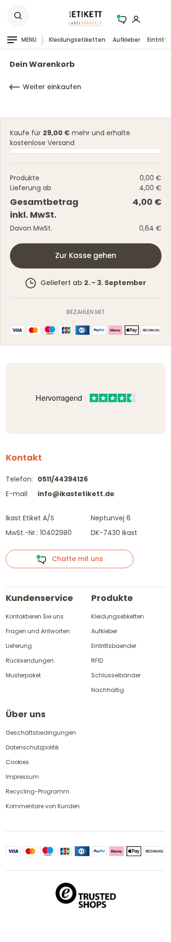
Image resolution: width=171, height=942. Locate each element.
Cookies (17, 762)
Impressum (22, 777)
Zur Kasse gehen (85, 255)
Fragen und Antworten (38, 631)
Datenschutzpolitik (32, 747)
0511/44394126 (63, 479)
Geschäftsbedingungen (41, 733)
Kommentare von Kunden (43, 806)
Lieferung (19, 646)
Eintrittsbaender (113, 646)
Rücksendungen (30, 660)
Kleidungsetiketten (77, 40)
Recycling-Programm (37, 791)
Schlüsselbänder (116, 675)
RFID (97, 660)
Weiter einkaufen (52, 87)
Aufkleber (126, 40)
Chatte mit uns (74, 558)
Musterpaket (23, 675)
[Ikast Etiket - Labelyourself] (85, 18)
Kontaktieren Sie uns (35, 616)
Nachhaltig (107, 690)
